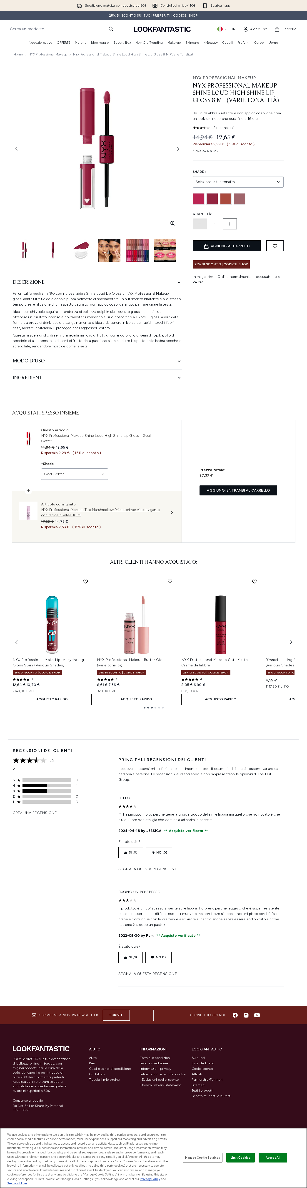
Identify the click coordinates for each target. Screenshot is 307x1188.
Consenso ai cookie (28, 1101)
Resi (92, 1063)
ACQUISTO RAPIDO (52, 699)
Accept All (273, 1157)
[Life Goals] (226, 199)
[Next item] (291, 642)
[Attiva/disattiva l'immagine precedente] (16, 148)
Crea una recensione (35, 813)
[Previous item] (16, 642)
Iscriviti (116, 1015)
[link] (255, 29)
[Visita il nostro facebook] (235, 1015)
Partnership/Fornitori (207, 1080)
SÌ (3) (133, 957)
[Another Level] (199, 199)
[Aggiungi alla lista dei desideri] (275, 245)
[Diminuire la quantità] (200, 224)
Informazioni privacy (155, 1069)
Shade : (199, 172)
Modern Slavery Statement (160, 1085)
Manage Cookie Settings (202, 1157)
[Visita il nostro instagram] (246, 1015)
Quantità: (202, 214)
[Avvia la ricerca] (111, 29)
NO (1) (161, 957)
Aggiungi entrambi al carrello (238, 490)
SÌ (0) (133, 852)
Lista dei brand (203, 1063)
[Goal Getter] (212, 199)
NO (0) (161, 852)
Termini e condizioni (155, 1058)
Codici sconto (202, 1069)
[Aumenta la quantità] (230, 224)
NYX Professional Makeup (48, 54)
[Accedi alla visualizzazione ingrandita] (172, 223)
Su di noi (198, 1058)
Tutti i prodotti (202, 1091)
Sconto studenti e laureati (211, 1096)
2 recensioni (223, 128)
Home (18, 54)
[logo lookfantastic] (162, 29)
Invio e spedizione (154, 1063)
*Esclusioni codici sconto (159, 1080)
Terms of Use (17, 1183)
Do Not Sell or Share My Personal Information (38, 1107)
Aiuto (93, 1058)
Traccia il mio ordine (104, 1080)
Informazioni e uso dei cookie (163, 1074)
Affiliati (197, 1074)
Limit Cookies (240, 1157)
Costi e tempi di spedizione (110, 1069)
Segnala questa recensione (147, 869)
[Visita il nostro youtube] (257, 1015)
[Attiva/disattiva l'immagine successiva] (178, 148)
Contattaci (97, 1074)
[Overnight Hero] (239, 199)
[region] (153, 1158)
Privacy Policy (150, 1179)
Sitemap (198, 1085)
